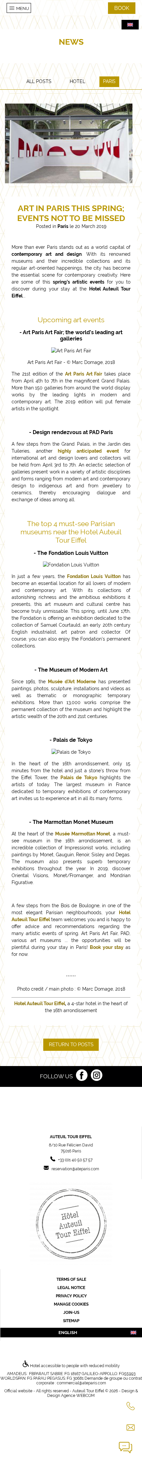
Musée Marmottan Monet (82, 833)
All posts (39, 81)
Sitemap (71, 1320)
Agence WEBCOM (78, 1395)
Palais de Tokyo (78, 777)
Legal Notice (71, 1287)
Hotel (77, 81)
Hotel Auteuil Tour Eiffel (39, 1003)
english (67, 1332)
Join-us (71, 1312)
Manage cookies (71, 1304)
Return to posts (71, 1045)
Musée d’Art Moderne (72, 681)
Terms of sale (71, 1279)
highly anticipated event (88, 451)
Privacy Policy (71, 1296)
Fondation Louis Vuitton (94, 576)
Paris (109, 81)
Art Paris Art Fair (83, 374)
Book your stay (107, 947)
